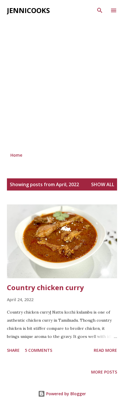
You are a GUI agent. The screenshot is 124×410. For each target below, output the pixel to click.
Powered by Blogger (65, 393)
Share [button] (13, 350)
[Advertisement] (62, 83)
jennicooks (28, 10)
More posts (104, 372)
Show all (102, 184)
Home (16, 155)
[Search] (99, 10)
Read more (105, 350)
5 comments (38, 350)
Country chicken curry (45, 287)
